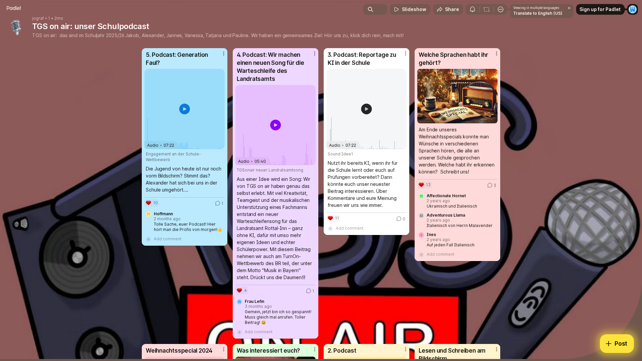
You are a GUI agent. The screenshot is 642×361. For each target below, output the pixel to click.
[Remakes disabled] (486, 9)
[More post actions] (223, 53)
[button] (184, 109)
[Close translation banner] (569, 8)
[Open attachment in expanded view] (457, 96)
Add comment (168, 238)
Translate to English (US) (537, 13)
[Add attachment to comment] (148, 239)
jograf (38, 18)
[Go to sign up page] (632, 9)
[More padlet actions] (500, 9)
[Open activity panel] (472, 9)
